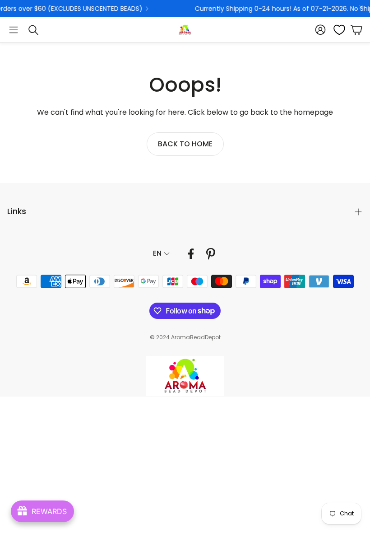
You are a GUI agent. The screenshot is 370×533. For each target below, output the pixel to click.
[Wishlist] (336, 29)
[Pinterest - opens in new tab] (210, 254)
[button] (13, 29)
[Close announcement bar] (361, 7)
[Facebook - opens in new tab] (191, 254)
